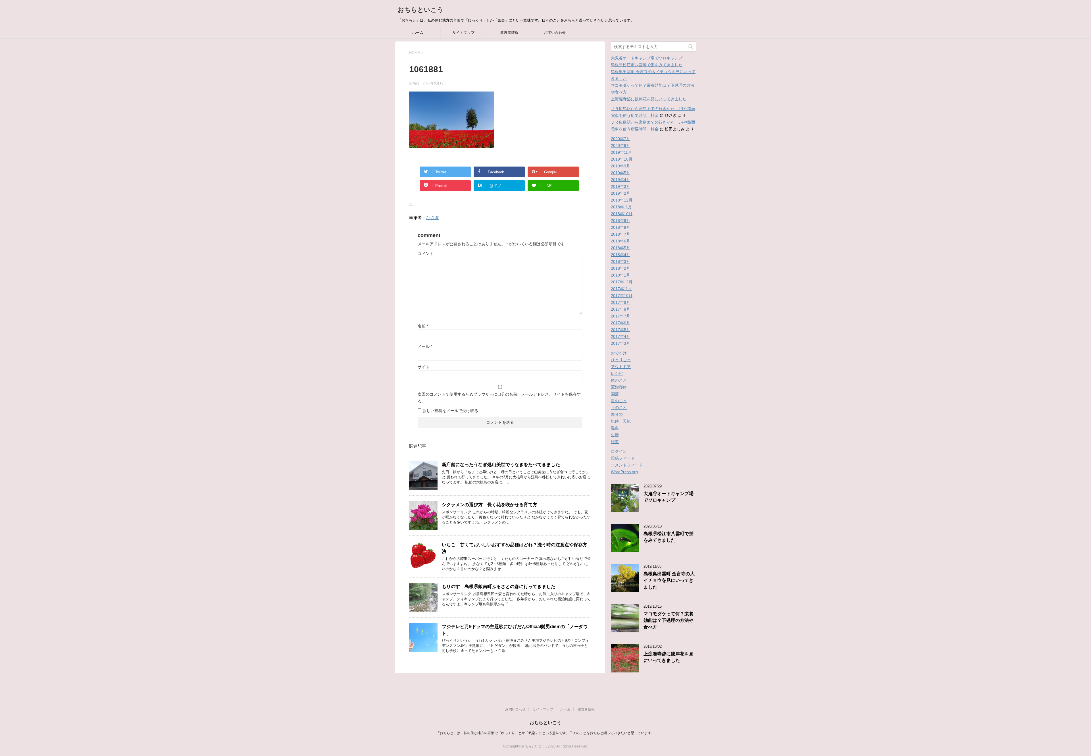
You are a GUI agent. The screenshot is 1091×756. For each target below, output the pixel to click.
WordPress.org (624, 472)
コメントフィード (627, 465)
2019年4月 (620, 179)
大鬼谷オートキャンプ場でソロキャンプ (646, 58)
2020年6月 (620, 145)
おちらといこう (421, 9)
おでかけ (619, 353)
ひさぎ (432, 217)
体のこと (619, 380)
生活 (615, 435)
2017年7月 (620, 316)
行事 (615, 441)
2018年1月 (620, 275)
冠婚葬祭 (619, 387)
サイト (424, 367)
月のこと (619, 407)
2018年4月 (620, 254)
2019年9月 (620, 166)
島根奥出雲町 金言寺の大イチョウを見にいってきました (669, 580)
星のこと (619, 400)
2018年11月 (621, 207)
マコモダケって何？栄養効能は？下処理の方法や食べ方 (669, 620)
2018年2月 (620, 268)
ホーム (417, 32)
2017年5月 (620, 329)
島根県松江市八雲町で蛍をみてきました (646, 65)
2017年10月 (621, 295)
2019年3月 (620, 186)
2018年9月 (620, 220)
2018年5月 (620, 248)
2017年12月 (621, 282)
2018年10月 (621, 213)
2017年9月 (620, 302)
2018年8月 (620, 227)
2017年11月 (621, 288)
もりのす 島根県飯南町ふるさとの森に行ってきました (498, 586)
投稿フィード (623, 458)
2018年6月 (620, 241)
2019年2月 (620, 193)
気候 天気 (621, 421)
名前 (423, 326)
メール (425, 346)
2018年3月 (620, 261)
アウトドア (621, 366)
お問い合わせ (555, 32)
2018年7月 (620, 234)
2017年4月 (620, 336)
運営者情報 (509, 32)
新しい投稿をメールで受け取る (450, 410)
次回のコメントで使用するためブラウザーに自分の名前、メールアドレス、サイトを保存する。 (499, 397)
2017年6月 (620, 323)
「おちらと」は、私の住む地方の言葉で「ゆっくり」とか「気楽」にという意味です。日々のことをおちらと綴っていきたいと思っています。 (545, 733)
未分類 (617, 414)
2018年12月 (621, 200)
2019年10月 (621, 159)
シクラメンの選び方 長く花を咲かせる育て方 (489, 504)
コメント (426, 253)
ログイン (619, 451)
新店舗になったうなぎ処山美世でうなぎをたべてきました (501, 464)
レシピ (617, 373)
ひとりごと (621, 360)
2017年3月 (620, 343)
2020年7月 (620, 138)
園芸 (615, 394)
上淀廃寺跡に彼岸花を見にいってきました (648, 99)
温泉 (615, 428)
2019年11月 (621, 152)
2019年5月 (620, 173)
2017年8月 (620, 309)
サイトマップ (463, 32)
